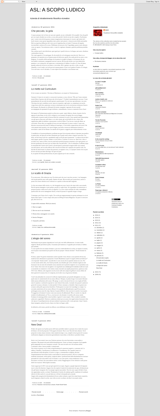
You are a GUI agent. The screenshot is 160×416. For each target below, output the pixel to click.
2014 (96, 217)
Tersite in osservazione (101, 121)
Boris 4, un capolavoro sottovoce (104, 100)
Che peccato (40, 77)
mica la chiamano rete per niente (103, 140)
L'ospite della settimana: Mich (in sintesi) (43, 203)
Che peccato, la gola (42, 31)
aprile (98, 248)
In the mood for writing (102, 139)
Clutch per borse (99, 94)
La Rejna (98, 184)
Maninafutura (99, 152)
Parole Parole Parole (61, 384)
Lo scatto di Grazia (41, 173)
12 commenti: (47, 76)
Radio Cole (98, 105)
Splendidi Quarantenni (102, 158)
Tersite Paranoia (100, 120)
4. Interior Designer (37, 217)
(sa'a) (97, 171)
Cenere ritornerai (99, 128)
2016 (96, 215)
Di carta (97, 179)
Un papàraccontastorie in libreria (103, 192)
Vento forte (98, 134)
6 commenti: (47, 311)
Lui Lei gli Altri (40, 162)
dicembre (99, 227)
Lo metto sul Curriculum (43, 89)
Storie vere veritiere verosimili (53, 162)
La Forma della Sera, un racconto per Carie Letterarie (109, 147)
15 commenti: (47, 160)
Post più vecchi (83, 392)
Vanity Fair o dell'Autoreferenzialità (46, 227)
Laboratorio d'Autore (100, 107)
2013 (96, 220)
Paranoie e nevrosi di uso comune (46, 384)
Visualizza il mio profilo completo (113, 33)
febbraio (99, 253)
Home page (59, 392)
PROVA (97, 83)
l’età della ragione (99, 160)
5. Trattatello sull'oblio (38, 221)
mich (107, 30)
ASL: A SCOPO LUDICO (57, 10)
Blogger (88, 411)
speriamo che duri (100, 172)
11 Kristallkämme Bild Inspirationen (104, 153)
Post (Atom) (40, 395)
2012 (96, 223)
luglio (98, 240)
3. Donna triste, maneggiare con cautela (42, 214)
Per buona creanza (100, 61)
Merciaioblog (99, 93)
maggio (99, 245)
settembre (100, 235)
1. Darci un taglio (36, 207)
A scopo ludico (99, 53)
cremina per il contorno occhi (74, 267)
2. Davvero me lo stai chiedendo (40, 210)
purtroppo (98, 126)
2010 (96, 272)
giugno (99, 243)
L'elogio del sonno (40, 238)
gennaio (99, 255)
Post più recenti (36, 392)
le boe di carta (99, 145)
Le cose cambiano (100, 185)
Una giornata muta (100, 166)
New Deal (36, 324)
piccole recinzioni (100, 112)
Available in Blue (100, 164)
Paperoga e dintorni (101, 190)
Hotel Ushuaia (99, 177)
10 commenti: (47, 382)
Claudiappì (98, 133)
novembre (100, 230)
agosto (99, 238)
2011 (96, 225)
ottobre (99, 233)
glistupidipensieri (100, 88)
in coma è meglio (100, 81)
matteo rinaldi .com (101, 99)
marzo (99, 250)
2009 (96, 274)
